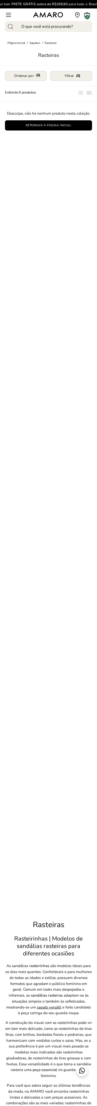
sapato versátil (49, 1007)
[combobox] (48, 26)
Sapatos (35, 43)
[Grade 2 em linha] (89, 94)
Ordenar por (24, 75)
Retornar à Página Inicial (49, 125)
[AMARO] (48, 14)
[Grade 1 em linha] (81, 94)
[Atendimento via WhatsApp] (82, 1070)
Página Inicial (16, 43)
